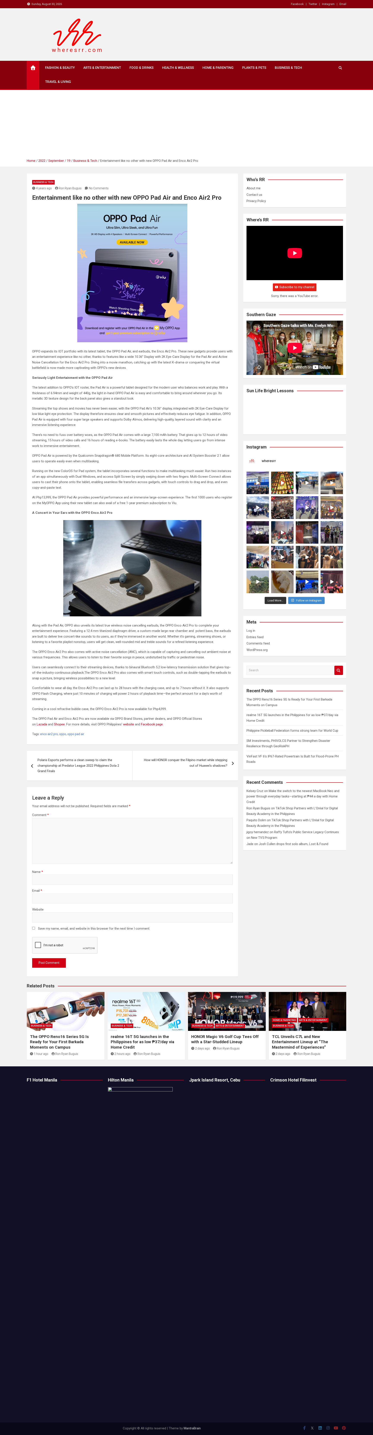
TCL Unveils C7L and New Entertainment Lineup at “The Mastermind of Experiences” (300, 1042)
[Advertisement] (186, 125)
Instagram (328, 4)
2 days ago (202, 1048)
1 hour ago (41, 1054)
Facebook (297, 4)
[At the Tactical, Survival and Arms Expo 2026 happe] (332, 507)
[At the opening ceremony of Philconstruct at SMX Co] (258, 483)
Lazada (42, 724)
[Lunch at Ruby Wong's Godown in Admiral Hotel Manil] (282, 507)
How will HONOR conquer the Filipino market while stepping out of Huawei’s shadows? (185, 763)
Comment (40, 815)
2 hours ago (122, 1054)
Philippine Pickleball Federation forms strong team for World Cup (292, 731)
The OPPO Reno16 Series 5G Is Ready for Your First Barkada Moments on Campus (59, 1042)
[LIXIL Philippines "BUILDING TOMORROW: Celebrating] (282, 532)
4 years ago (44, 188)
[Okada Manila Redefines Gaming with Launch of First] (332, 581)
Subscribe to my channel (296, 287)
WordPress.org (257, 650)
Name (37, 872)
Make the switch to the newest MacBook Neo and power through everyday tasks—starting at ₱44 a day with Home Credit (293, 796)
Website (38, 909)
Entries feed (255, 637)
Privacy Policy (256, 201)
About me (254, 188)
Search (338, 670)
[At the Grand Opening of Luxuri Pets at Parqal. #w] (258, 557)
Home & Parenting (218, 68)
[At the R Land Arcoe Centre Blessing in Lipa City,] (258, 507)
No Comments (99, 188)
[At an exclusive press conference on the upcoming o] (307, 581)
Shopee (59, 724)
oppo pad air (75, 734)
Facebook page (152, 724)
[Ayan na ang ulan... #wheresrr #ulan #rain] (258, 581)
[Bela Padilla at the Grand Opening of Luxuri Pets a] (307, 557)
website (128, 724)
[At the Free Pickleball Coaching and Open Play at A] (307, 483)
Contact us (254, 195)
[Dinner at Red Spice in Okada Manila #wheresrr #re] (282, 581)
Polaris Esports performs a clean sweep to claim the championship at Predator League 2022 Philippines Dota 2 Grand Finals (78, 765)
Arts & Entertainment (102, 68)
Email (343, 4)
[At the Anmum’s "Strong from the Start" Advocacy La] (307, 507)
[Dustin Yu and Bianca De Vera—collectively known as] (332, 557)
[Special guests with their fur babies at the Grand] (282, 557)
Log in (251, 631)
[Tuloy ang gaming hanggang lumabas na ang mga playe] (332, 532)
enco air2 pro (49, 734)
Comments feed (258, 643)
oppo (62, 734)
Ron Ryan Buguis (70, 188)
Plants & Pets (254, 68)
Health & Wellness (178, 68)
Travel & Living (58, 82)
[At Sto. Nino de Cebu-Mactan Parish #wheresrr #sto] (282, 483)
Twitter (313, 4)
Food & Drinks (141, 68)
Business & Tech (288, 68)
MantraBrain (192, 1428)
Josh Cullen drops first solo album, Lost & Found (293, 844)
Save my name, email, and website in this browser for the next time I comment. (94, 928)
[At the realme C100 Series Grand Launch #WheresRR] (258, 532)
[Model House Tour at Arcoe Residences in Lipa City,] (332, 483)
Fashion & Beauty (60, 68)
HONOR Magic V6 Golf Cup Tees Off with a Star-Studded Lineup (225, 1039)
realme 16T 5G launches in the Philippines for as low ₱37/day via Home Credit (142, 1042)
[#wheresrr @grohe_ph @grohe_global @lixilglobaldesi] (307, 532)
